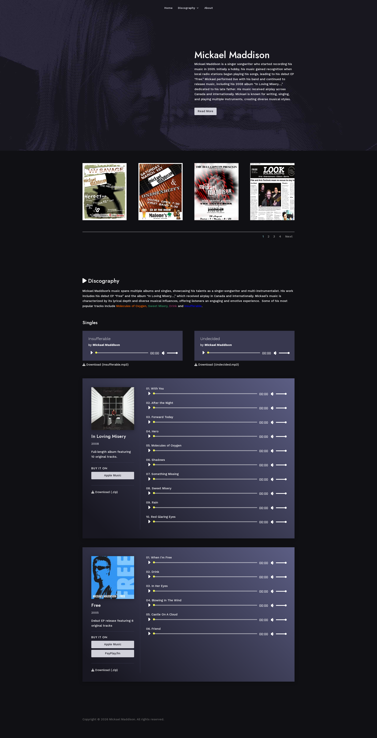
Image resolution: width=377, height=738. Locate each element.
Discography (186, 7)
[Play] (91, 352)
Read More (205, 111)
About (208, 7)
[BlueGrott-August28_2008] (216, 219)
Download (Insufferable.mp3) (107, 364)
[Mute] (163, 353)
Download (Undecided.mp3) (218, 364)
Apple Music (112, 475)
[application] (132, 353)
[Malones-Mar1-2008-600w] (160, 219)
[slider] (171, 353)
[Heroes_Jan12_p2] (104, 219)
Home (168, 7)
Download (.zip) (106, 492)
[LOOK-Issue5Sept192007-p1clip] (272, 219)
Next (289, 236)
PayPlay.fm (112, 653)
